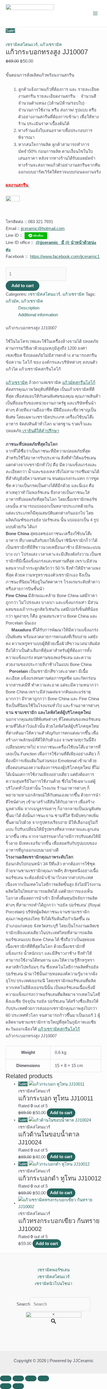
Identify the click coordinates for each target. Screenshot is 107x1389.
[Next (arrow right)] (18, 1386)
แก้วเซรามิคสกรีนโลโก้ (59, 1029)
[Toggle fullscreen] (18, 1378)
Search (23, 1304)
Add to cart (22, 285)
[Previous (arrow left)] (5, 1386)
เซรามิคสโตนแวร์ (22, 44)
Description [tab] (28, 308)
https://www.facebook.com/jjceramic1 (65, 256)
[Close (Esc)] (43, 1378)
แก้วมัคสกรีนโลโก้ (78, 382)
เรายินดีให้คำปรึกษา (40, 431)
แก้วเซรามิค (51, 44)
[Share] (31, 1378)
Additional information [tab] (38, 315)
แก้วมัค (12, 301)
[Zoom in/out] (5, 1378)
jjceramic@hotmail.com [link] (43, 228)
